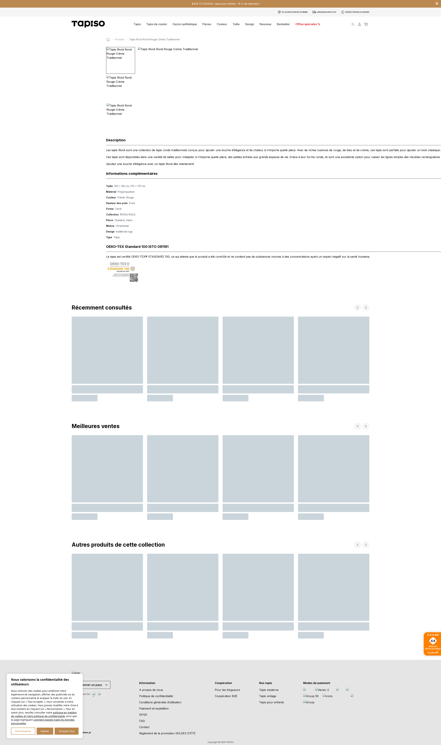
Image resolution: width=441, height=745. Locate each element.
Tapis (137, 24)
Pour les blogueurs (227, 690)
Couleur (222, 24)
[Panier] (366, 24)
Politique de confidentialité (156, 696)
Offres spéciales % (307, 24)
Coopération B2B (226, 696)
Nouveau (265, 24)
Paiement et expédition (154, 708)
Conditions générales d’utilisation (160, 702)
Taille (236, 24)
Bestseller (283, 24)
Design (249, 24)
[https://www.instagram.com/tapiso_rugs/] (100, 694)
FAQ (142, 721)
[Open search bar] (353, 24)
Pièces (206, 24)
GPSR (143, 714)
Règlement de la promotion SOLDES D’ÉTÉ (167, 733)
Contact (144, 727)
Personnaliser (23, 731)
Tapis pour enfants (271, 702)
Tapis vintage (267, 696)
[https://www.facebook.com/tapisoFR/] (95, 694)
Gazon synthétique (185, 24)
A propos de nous (151, 690)
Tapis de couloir (156, 24)
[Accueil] (108, 39)
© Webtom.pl (81, 732)
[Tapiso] (88, 24)
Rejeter (45, 731)
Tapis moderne (269, 690)
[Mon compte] (359, 24)
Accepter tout (66, 731)
